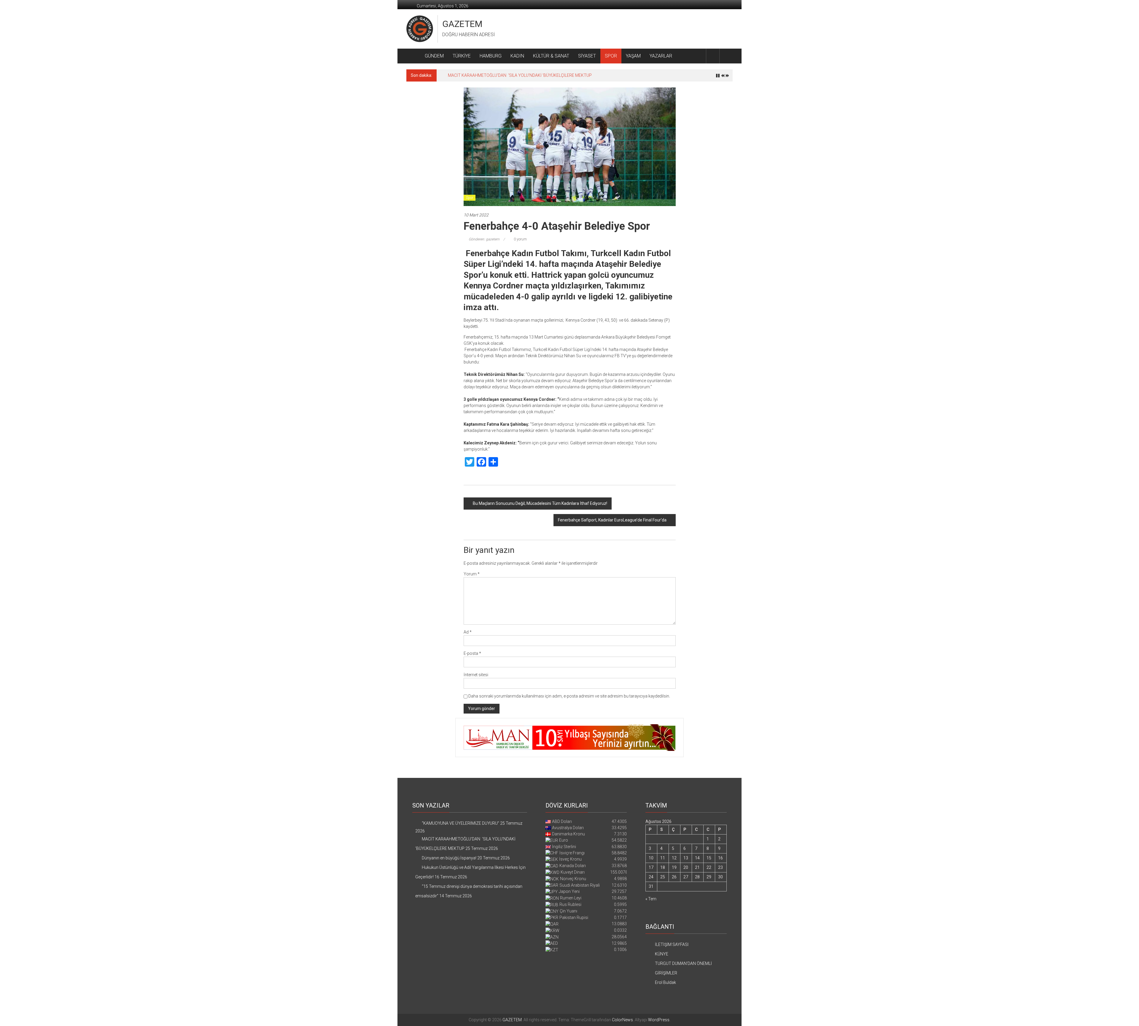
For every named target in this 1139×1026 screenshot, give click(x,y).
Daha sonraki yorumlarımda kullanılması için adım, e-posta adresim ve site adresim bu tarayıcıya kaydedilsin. (569, 696)
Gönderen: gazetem (484, 239)
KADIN (517, 56)
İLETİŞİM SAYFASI (671, 944)
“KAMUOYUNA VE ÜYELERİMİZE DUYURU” (460, 823)
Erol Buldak (665, 982)
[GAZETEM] (413, 56)
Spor (469, 198)
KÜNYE (661, 954)
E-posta (472, 653)
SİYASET (587, 56)
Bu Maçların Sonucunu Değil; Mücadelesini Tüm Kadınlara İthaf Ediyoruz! (540, 503)
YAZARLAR (661, 56)
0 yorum (520, 239)
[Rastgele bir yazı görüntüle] (726, 56)
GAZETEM (462, 24)
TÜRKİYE (462, 56)
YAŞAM (633, 56)
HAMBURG (491, 56)
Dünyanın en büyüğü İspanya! (475, 75)
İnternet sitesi (476, 674)
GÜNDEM (434, 56)
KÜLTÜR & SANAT (551, 56)
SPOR (611, 56)
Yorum (472, 574)
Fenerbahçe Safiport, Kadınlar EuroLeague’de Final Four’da (612, 520)
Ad (468, 632)
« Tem (650, 898)
